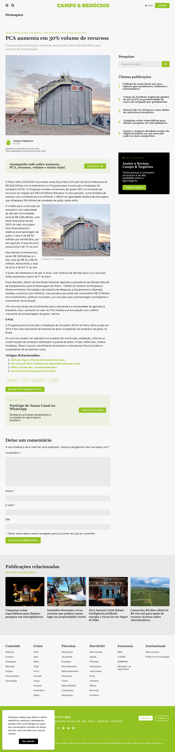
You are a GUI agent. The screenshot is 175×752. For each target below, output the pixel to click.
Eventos (9, 656)
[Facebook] (63, 728)
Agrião (93, 656)
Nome (9, 491)
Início (8, 32)
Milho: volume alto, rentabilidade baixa (34, 367)
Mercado (10, 666)
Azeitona (94, 680)
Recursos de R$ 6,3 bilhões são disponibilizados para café (45, 363)
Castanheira (68, 690)
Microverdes (96, 652)
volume (53, 380)
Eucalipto (66, 661)
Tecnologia (11, 680)
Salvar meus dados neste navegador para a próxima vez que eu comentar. (51, 533)
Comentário (13, 453)
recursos (38, 380)
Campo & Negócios (23, 140)
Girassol (37, 685)
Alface (93, 685)
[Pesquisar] (166, 64)
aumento (13, 380)
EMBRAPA (123, 661)
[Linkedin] (73, 728)
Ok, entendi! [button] (28, 741)
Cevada (37, 676)
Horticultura (96, 671)
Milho (36, 661)
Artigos (9, 671)
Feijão (36, 695)
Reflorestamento (70, 671)
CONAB (121, 656)
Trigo (36, 666)
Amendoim (39, 690)
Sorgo (36, 680)
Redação (17, 144)
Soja (35, 656)
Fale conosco (152, 652)
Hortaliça (94, 695)
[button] (6, 6)
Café (35, 652)
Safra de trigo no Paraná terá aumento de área (38, 359)
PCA (25, 380)
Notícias (9, 652)
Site (7, 519)
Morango (94, 690)
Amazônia (67, 676)
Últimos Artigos (20, 32)
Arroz (36, 671)
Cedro (65, 680)
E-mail (10, 505)
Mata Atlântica (69, 685)
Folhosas (94, 661)
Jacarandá (67, 656)
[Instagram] (58, 728)
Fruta (92, 676)
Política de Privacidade (157, 656)
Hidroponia (95, 666)
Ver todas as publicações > (21, 572)
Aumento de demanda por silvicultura (33, 371)
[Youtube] (68, 728)
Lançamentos (12, 676)
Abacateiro (67, 695)
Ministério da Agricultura (124, 667)
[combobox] (139, 64)
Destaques (14, 15)
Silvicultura (67, 652)
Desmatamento (69, 666)
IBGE (120, 652)
